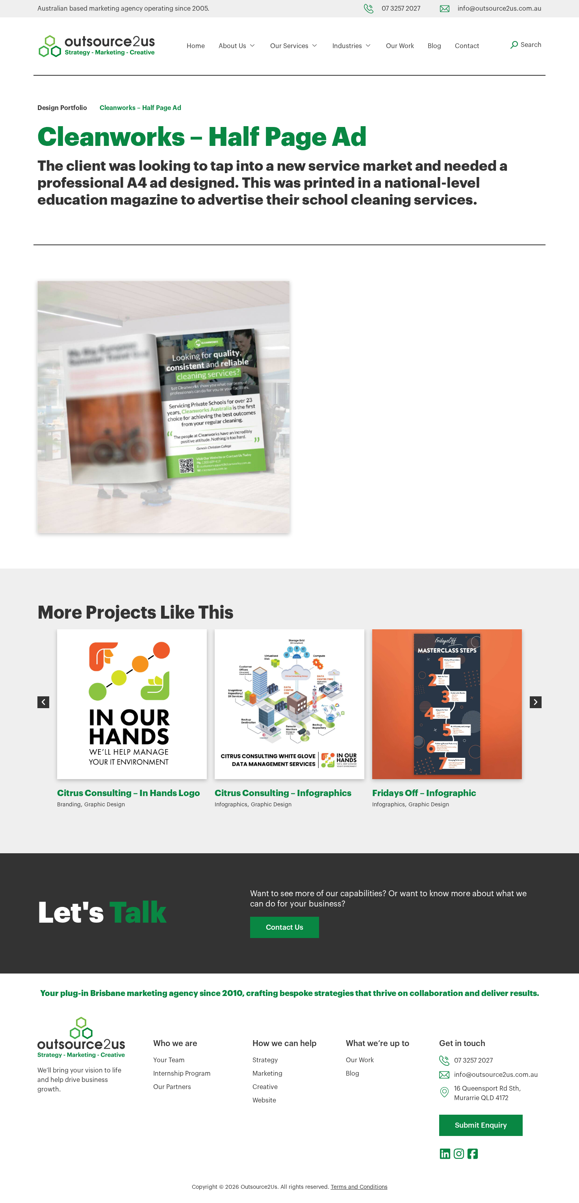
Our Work (400, 46)
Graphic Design (104, 805)
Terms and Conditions (359, 1187)
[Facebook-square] (473, 1154)
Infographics (231, 805)
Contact (467, 46)
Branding (69, 805)
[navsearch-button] (526, 45)
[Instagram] (459, 1154)
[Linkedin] (445, 1154)
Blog (434, 46)
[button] (43, 702)
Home (196, 46)
